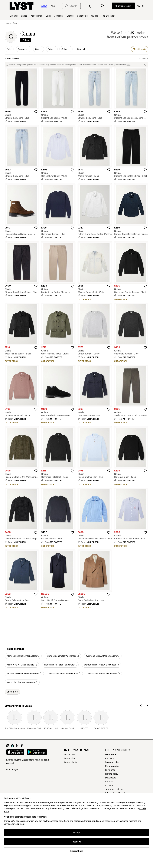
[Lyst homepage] (21, 6)
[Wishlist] (102, 6)
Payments (110, 770)
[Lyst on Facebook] (21, 746)
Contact (109, 785)
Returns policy (112, 766)
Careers (109, 781)
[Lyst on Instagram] (7, 746)
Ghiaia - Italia (70, 762)
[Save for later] (36, 112)
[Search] (66, 6)
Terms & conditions (114, 789)
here (128, 65)
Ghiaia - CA (69, 758)
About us (109, 758)
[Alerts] (90, 6)
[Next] (147, 706)
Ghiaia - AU (69, 754)
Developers (110, 777)
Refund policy (111, 773)
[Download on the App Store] (15, 752)
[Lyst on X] (17, 746)
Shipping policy (112, 762)
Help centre (110, 754)
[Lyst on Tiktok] (12, 746)
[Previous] (141, 706)
